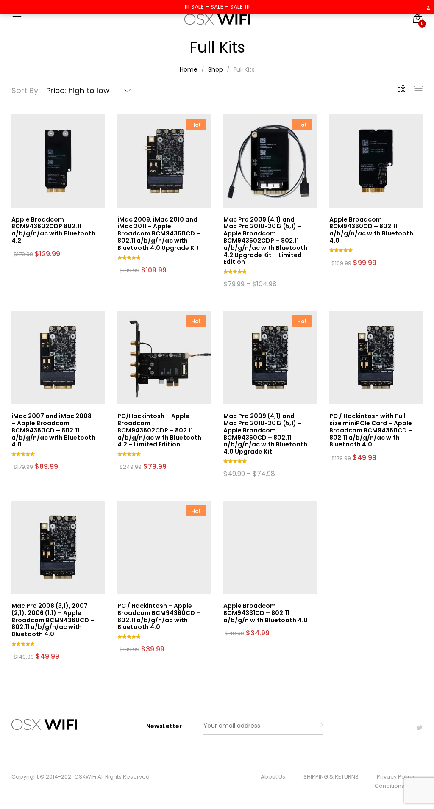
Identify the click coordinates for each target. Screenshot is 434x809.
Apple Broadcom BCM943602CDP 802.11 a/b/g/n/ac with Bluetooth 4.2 (53, 230)
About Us (273, 777)
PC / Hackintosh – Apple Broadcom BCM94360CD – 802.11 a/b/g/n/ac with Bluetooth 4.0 (158, 616)
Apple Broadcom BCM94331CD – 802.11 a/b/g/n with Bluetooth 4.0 (265, 612)
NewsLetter (164, 726)
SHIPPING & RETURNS (331, 777)
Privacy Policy (395, 777)
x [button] (428, 7)
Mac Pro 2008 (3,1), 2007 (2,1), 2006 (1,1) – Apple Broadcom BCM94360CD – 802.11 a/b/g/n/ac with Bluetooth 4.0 (53, 619)
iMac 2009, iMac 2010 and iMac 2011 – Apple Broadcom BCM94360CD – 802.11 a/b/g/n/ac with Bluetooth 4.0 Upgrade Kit (158, 233)
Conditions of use (399, 786)
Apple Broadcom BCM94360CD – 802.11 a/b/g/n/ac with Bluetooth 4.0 (371, 230)
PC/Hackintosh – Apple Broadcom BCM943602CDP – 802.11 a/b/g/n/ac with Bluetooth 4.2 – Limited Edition (159, 430)
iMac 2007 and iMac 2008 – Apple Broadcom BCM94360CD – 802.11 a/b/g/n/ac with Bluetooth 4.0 (53, 430)
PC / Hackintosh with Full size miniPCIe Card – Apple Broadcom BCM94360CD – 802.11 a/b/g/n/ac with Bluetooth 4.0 (370, 430)
